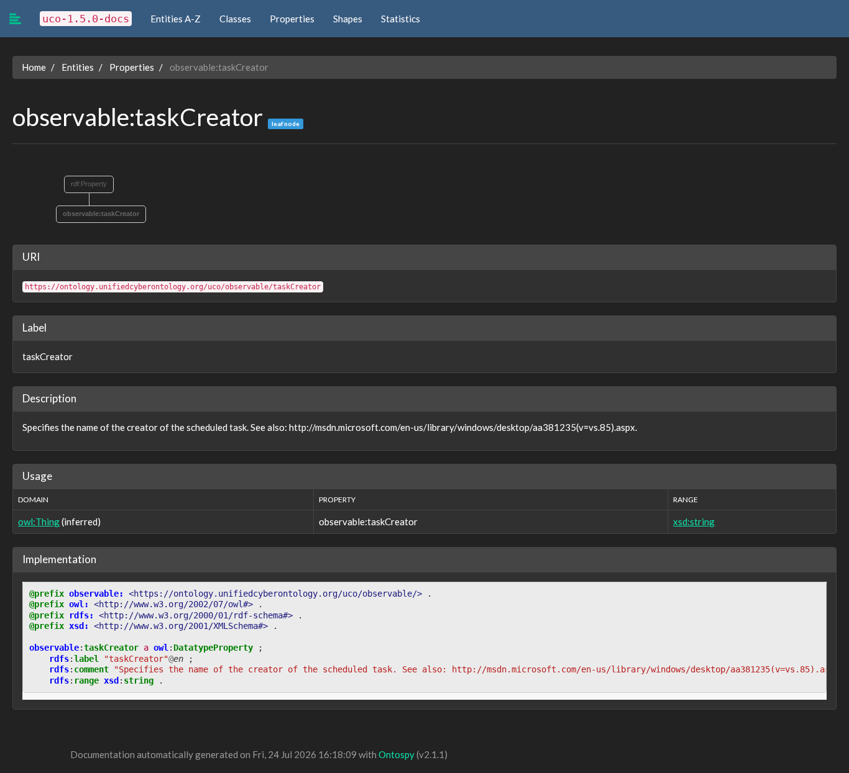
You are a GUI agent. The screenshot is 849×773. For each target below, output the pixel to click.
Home (34, 67)
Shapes (347, 18)
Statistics (400, 18)
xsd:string (694, 521)
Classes (235, 18)
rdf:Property (89, 184)
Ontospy (397, 754)
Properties (292, 18)
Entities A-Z (175, 18)
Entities (78, 67)
